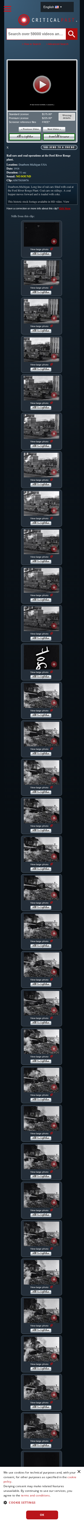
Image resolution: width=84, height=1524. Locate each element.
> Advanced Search (57, 44)
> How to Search (31, 44)
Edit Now (64, 208)
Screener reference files (22, 122)
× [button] (78, 1472)
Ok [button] (42, 1515)
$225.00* (47, 118)
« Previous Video (30, 129)
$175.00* (47, 114)
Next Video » (54, 129)
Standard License (19, 114)
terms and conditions (35, 1495)
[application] (42, 85)
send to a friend (62, 147)
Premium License (18, 118)
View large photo (39, 249)
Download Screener (59, 137)
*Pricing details (66, 116)
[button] (42, 85)
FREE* (46, 122)
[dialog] (42, 1495)
